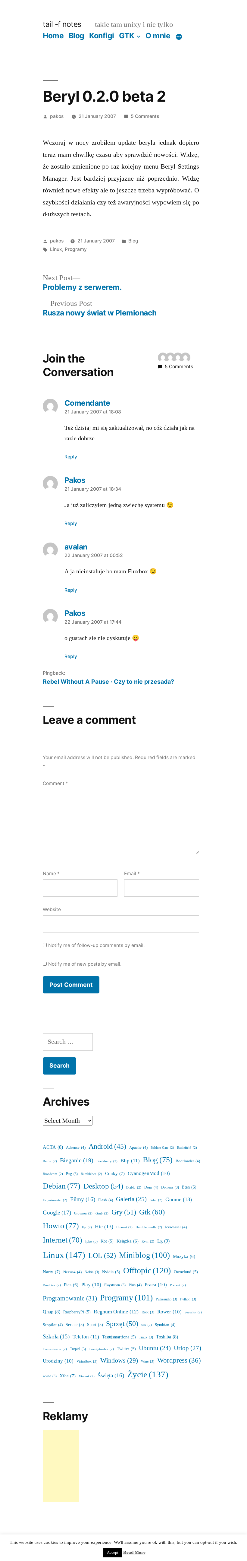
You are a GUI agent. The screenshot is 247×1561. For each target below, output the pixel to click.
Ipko (91, 1241)
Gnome (178, 1199)
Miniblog (144, 1255)
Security (193, 1312)
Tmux (146, 1337)
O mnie (157, 35)
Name (51, 873)
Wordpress (179, 1360)
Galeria (131, 1199)
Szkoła (56, 1336)
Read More (134, 1552)
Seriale (75, 1324)
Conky (115, 1173)
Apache (138, 1147)
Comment (55, 783)
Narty (51, 1272)
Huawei (124, 1227)
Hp (87, 1227)
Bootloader (188, 1161)
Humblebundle (149, 1227)
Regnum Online (116, 1312)
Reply (70, 457)
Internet (62, 1240)
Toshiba (167, 1337)
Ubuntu (155, 1348)
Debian (61, 1186)
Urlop (187, 1348)
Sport (95, 1324)
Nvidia (111, 1271)
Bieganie (76, 1160)
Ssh (146, 1325)
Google (57, 1212)
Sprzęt (122, 1323)
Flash (105, 1200)
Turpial (78, 1349)
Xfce (68, 1376)
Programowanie (70, 1298)
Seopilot (53, 1324)
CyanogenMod (149, 1173)
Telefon (86, 1337)
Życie (147, 1374)
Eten (189, 1187)
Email (132, 873)
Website (52, 909)
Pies (71, 1285)
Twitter (126, 1348)
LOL (102, 1255)
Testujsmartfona (119, 1337)
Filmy (82, 1199)
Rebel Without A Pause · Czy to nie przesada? (108, 681)
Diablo (133, 1187)
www (50, 1376)
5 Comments (145, 116)
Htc (104, 1226)
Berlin (50, 1161)
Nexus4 (72, 1272)
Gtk (152, 1212)
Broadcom (53, 1174)
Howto (61, 1226)
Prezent (178, 1285)
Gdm (156, 1200)
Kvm (148, 1241)
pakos (57, 116)
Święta (111, 1375)
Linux (56, 249)
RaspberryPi (77, 1312)
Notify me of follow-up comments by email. (96, 945)
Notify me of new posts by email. (84, 964)
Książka (128, 1241)
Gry (123, 1212)
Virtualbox (87, 1361)
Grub (101, 1213)
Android (107, 1146)
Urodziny (58, 1361)
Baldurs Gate (162, 1148)
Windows (119, 1361)
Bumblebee (91, 1174)
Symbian (165, 1324)
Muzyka (184, 1256)
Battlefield (187, 1148)
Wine (147, 1361)
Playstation (115, 1285)
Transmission (55, 1349)
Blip (130, 1160)
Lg (163, 1241)
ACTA (53, 1147)
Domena (170, 1187)
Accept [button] (112, 1552)
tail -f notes (62, 24)
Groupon (83, 1213)
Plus (135, 1285)
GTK (126, 35)
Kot (107, 1241)
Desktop (103, 1186)
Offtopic (147, 1270)
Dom (151, 1187)
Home (53, 35)
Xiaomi (87, 1376)
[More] (179, 36)
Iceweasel (176, 1227)
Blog (76, 35)
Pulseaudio (166, 1299)
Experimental (55, 1200)
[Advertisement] (61, 1466)
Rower (169, 1312)
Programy (76, 249)
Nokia (92, 1272)
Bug (72, 1174)
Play (91, 1284)
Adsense (76, 1147)
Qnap (51, 1312)
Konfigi (101, 35)
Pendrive (52, 1285)
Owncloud (186, 1271)
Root (148, 1312)
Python (188, 1299)
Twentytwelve (101, 1349)
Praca (156, 1284)
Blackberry (106, 1161)
